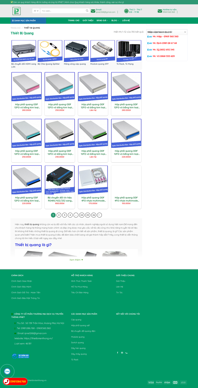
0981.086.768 (28, 328)
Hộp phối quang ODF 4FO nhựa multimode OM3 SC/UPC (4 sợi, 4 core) (126, 199)
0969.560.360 (169, 12)
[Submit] (87, 10)
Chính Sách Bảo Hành (21, 286)
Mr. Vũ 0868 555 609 (163, 56)
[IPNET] (19, 10)
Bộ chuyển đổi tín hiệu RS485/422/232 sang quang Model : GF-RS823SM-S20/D (60, 199)
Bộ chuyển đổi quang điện (83, 331)
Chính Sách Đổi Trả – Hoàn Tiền (25, 292)
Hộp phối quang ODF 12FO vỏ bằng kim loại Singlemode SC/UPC (26, 199)
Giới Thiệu (88, 20)
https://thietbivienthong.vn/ (38, 338)
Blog (114, 20)
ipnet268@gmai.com (105, 12)
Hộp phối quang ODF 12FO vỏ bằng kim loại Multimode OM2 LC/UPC (92, 106)
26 (93, 215)
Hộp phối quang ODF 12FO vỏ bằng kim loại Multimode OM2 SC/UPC (59, 152)
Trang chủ (73, 20)
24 (81, 215)
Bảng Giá (101, 20)
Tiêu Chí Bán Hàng (79, 292)
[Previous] (18, 55)
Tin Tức (119, 292)
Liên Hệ (119, 286)
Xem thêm (75, 259)
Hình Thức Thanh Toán (81, 281)
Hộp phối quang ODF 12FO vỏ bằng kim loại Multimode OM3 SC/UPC (26, 152)
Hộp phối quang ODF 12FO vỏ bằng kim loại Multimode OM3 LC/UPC (59, 106)
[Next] (134, 55)
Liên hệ (126, 20)
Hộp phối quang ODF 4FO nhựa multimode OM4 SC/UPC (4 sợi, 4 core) (93, 199)
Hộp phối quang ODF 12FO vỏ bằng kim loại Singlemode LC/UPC (126, 152)
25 (87, 215)
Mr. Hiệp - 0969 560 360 (165, 36)
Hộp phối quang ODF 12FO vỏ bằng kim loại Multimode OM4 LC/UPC (26, 106)
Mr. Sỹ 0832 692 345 (163, 49)
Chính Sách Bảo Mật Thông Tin (25, 298)
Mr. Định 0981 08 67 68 (164, 43)
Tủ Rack (74, 359)
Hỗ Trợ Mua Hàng (79, 286)
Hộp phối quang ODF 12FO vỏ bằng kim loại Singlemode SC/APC (93, 152)
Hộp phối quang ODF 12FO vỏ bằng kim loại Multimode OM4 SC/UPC (126, 106)
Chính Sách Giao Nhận (21, 281)
